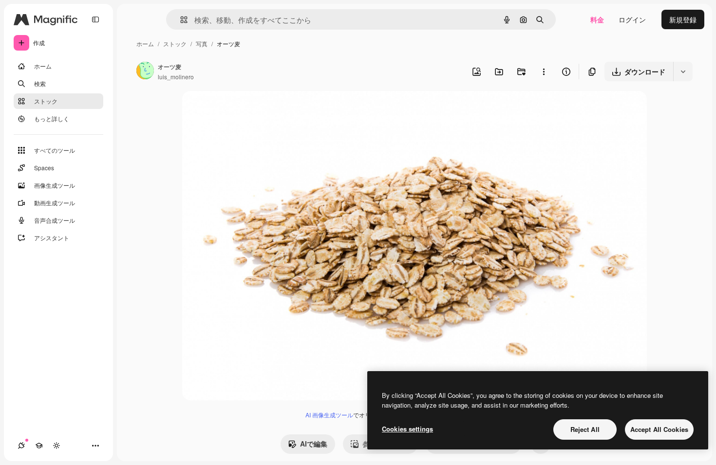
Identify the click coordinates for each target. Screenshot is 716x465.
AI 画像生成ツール (329, 415)
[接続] (21, 445)
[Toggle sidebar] (95, 19)
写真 (201, 43)
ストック (175, 43)
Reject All (585, 429)
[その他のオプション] (543, 71)
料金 (597, 19)
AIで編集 (313, 443)
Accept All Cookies (659, 429)
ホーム (145, 43)
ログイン (632, 19)
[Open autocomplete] (180, 19)
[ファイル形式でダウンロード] (683, 71)
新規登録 (683, 19)
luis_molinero (176, 76)
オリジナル (249, 110)
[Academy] (39, 445)
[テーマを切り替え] (56, 445)
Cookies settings (407, 428)
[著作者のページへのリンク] (145, 71)
